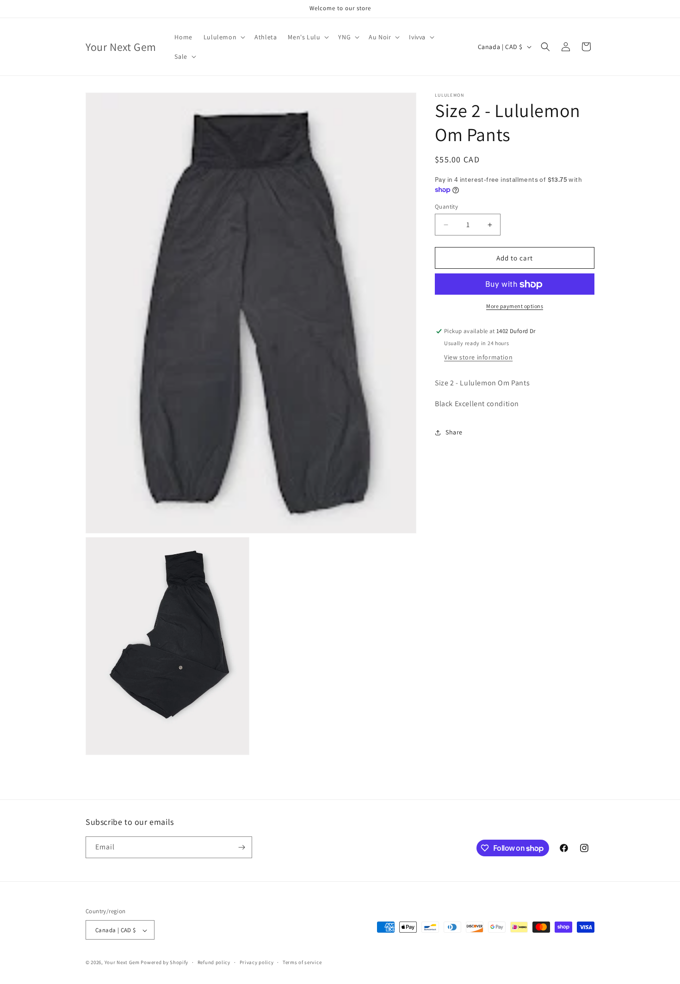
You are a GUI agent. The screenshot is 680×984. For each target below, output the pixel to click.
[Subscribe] (241, 847)
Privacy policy (257, 962)
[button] (223, 37)
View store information (478, 357)
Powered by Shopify (164, 962)
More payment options (514, 306)
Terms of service (302, 962)
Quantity (446, 206)
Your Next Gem (122, 962)
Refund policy (214, 962)
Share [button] (454, 432)
